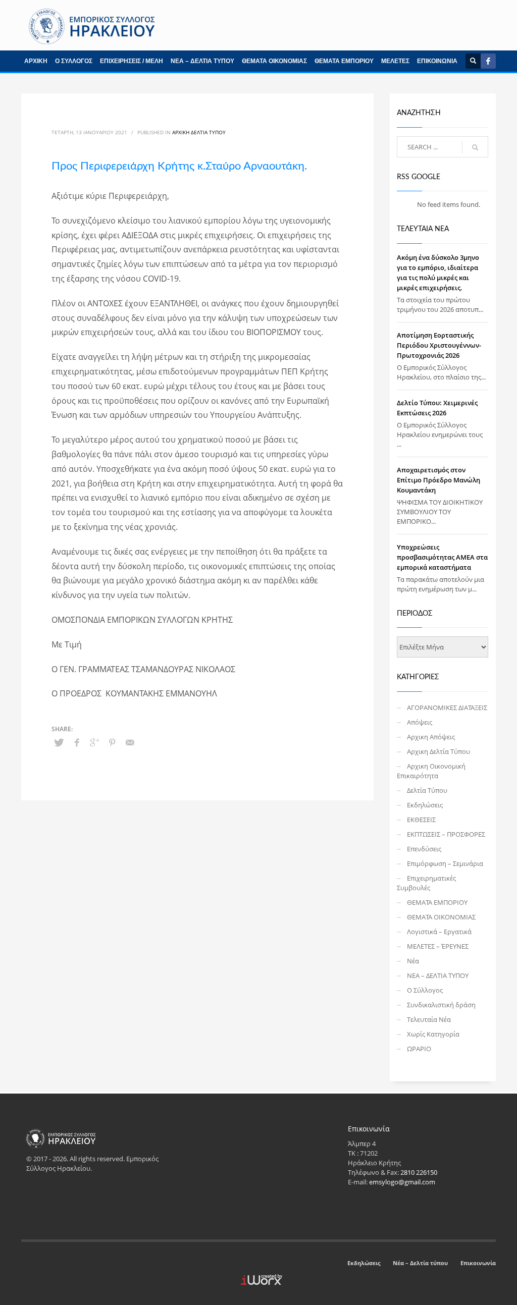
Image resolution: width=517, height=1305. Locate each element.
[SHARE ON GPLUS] (94, 742)
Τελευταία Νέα (429, 1019)
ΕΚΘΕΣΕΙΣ (421, 819)
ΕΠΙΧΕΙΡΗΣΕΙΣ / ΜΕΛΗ (131, 61)
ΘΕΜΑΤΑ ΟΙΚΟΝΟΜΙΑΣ (274, 61)
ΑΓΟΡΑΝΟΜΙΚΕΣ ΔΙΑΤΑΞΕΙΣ (447, 707)
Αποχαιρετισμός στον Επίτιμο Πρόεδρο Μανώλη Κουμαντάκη (438, 480)
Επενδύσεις (424, 848)
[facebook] (488, 61)
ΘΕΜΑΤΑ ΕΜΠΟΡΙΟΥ (344, 61)
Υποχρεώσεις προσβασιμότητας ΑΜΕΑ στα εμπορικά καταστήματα (442, 557)
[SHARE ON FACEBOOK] (76, 742)
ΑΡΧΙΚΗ (35, 61)
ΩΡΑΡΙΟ (419, 1048)
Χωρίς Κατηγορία (433, 1034)
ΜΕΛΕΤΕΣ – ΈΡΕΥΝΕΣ (438, 946)
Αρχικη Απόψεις (431, 736)
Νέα (413, 960)
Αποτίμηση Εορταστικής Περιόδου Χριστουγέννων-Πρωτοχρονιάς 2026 (439, 345)
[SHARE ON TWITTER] (59, 742)
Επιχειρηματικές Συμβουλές (426, 883)
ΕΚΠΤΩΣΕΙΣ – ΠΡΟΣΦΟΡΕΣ (446, 834)
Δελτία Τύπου (427, 790)
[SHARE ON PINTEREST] (112, 742)
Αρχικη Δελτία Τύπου (199, 132)
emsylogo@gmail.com (402, 1181)
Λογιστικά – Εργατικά (439, 931)
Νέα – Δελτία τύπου (420, 1263)
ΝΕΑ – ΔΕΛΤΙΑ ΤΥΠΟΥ (202, 61)
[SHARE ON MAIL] (129, 742)
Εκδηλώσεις (425, 804)
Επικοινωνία (478, 1263)
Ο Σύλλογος (425, 990)
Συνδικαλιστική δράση (441, 1004)
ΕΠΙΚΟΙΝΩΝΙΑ (437, 61)
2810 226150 (418, 1172)
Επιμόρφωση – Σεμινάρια (445, 863)
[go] (475, 147)
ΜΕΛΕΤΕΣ (395, 61)
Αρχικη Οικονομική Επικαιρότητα (431, 771)
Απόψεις (419, 722)
